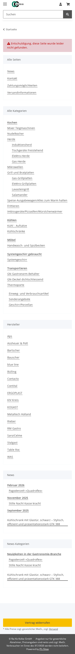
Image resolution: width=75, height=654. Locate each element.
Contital (12, 386)
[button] (60, 4)
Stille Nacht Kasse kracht (25, 503)
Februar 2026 (15, 485)
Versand (53, 629)
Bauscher (13, 357)
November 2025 (17, 498)
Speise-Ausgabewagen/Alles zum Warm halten (37, 200)
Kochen (12, 122)
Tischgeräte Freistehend (27, 150)
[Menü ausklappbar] (5, 2)
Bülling (11, 371)
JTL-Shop (44, 649)
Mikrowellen (15, 167)
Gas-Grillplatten (22, 178)
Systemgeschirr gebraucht (24, 254)
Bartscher (13, 350)
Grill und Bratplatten (20, 172)
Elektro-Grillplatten (24, 183)
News (10, 71)
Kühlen (12, 220)
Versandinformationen (21, 92)
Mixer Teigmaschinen (21, 128)
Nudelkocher (15, 133)
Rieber (11, 421)
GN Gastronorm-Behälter (23, 274)
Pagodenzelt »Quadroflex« (25, 491)
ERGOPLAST (14, 393)
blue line (13, 364)
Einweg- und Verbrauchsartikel (29, 293)
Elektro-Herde (21, 156)
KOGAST (12, 407)
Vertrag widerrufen (37, 622)
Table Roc (13, 449)
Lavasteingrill (20, 189)
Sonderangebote (19, 299)
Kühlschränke (16, 231)
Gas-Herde (19, 161)
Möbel (11, 240)
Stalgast (12, 442)
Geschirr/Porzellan (21, 304)
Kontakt (12, 78)
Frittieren (13, 206)
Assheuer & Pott (17, 343)
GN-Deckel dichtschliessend (25, 279)
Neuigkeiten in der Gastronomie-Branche (34, 554)
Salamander (20, 195)
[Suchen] (67, 14)
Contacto (13, 379)
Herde (11, 139)
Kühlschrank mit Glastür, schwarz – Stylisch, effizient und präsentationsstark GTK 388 (35, 522)
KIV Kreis (13, 400)
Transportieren (17, 268)
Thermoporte (15, 285)
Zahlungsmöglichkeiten (22, 85)
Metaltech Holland (19, 414)
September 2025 (18, 510)
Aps (9, 336)
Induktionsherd (22, 145)
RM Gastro (14, 428)
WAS (10, 457)
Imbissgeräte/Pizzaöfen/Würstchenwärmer (34, 211)
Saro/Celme (14, 435)
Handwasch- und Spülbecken (26, 245)
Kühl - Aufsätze (17, 225)
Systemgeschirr (17, 259)
